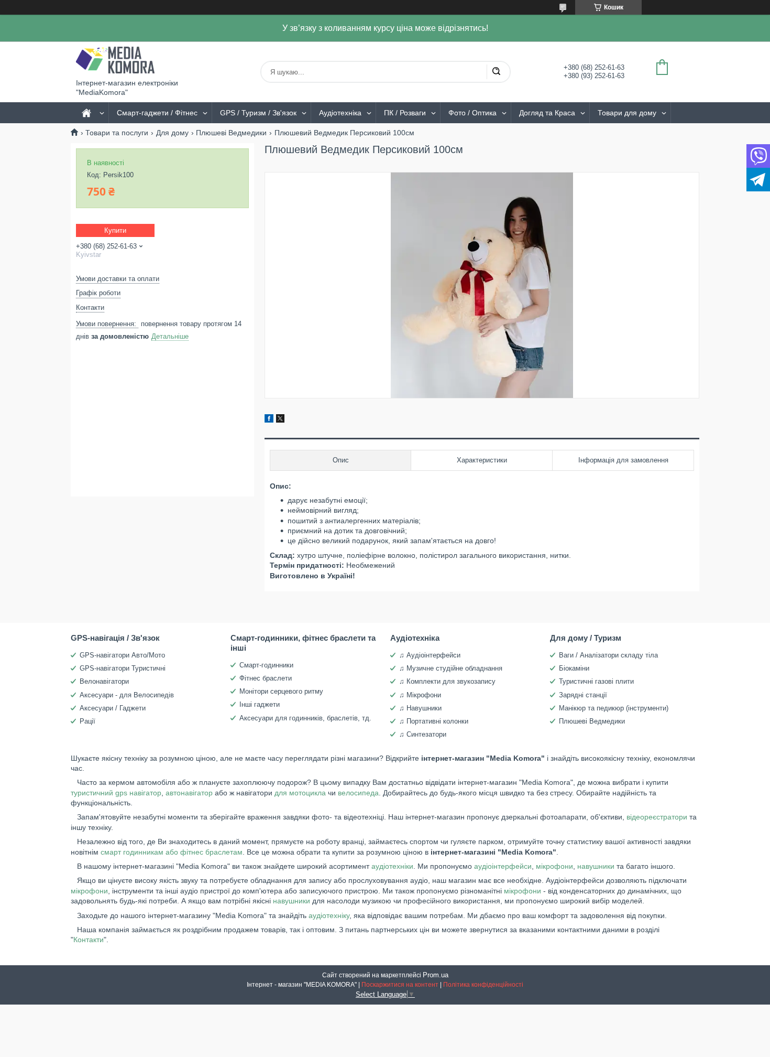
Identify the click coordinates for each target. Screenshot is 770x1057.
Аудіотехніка (340, 113)
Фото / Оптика (472, 113)
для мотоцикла (300, 793)
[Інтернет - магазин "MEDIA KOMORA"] (115, 60)
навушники (595, 866)
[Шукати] (496, 71)
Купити (115, 230)
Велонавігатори (104, 681)
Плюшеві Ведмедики (231, 132)
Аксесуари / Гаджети (113, 708)
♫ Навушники (420, 708)
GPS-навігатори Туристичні (123, 668)
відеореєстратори (656, 817)
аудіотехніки (392, 866)
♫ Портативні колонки (433, 721)
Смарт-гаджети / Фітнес (157, 113)
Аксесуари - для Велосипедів (127, 695)
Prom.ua (435, 975)
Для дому (172, 132)
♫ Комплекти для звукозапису (447, 681)
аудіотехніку (329, 915)
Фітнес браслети (265, 678)
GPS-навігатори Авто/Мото (122, 655)
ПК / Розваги (405, 113)
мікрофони (554, 866)
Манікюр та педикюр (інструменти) (613, 708)
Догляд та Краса (547, 113)
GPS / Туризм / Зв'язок (258, 113)
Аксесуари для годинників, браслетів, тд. (305, 718)
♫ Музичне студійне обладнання (450, 668)
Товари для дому (627, 113)
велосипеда (358, 793)
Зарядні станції (583, 695)
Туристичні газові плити (596, 681)
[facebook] (269, 420)
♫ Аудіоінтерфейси (429, 655)
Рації (87, 721)
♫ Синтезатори (422, 734)
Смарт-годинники (266, 665)
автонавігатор (189, 793)
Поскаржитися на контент (399, 984)
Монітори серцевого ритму (281, 691)
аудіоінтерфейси (503, 866)
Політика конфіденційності (483, 984)
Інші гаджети (259, 704)
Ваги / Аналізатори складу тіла (608, 655)
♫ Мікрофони (420, 695)
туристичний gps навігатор (116, 793)
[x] (280, 420)
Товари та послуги (116, 132)
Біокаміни (574, 668)
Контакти (88, 939)
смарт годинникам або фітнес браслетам (170, 852)
